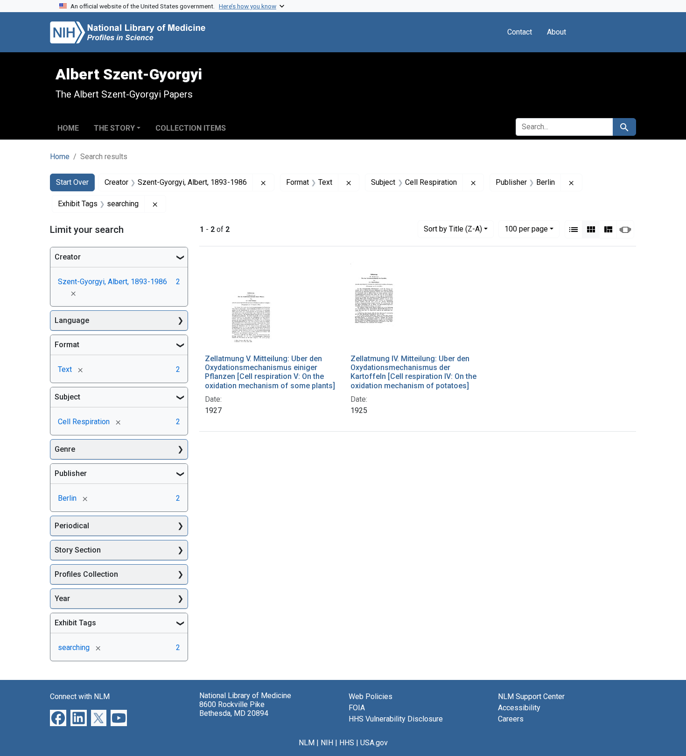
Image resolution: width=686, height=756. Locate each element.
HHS (346, 742)
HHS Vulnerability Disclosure (396, 718)
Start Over (72, 182)
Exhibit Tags (75, 622)
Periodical (72, 525)
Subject (67, 396)
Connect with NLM (80, 696)
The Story (114, 128)
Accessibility (519, 707)
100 (526, 228)
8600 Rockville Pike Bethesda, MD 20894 (233, 709)
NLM (307, 742)
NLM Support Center (531, 696)
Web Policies (370, 696)
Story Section (78, 550)
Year (62, 598)
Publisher (71, 473)
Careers (511, 718)
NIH (327, 742)
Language (72, 320)
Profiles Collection (86, 574)
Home (68, 128)
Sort (453, 228)
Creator (68, 256)
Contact (519, 32)
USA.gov (374, 742)
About (556, 32)
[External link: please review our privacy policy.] (58, 717)
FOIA (357, 707)
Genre (65, 449)
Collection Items (190, 128)
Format (67, 344)
